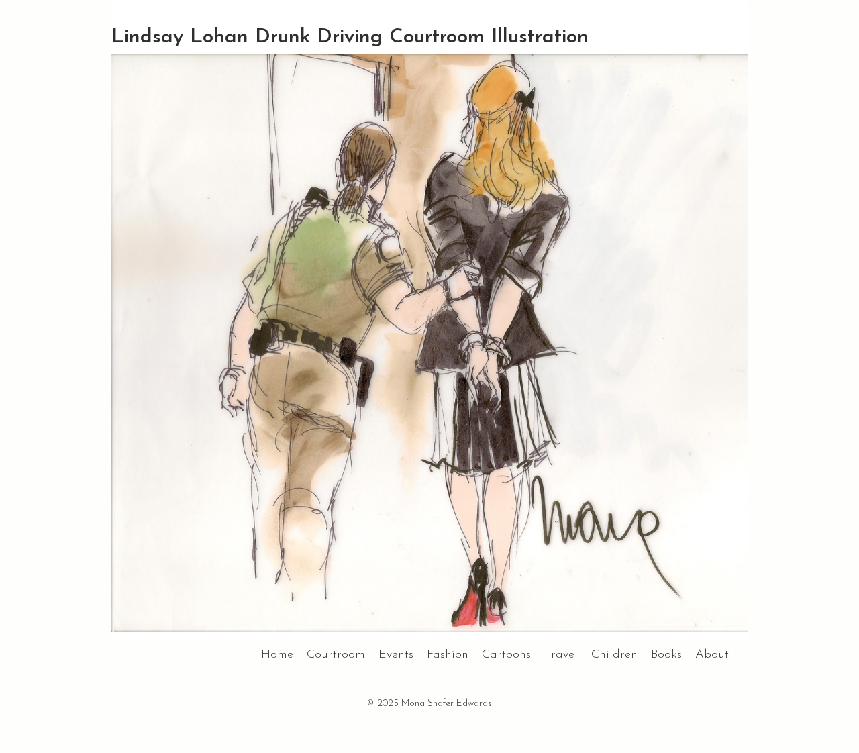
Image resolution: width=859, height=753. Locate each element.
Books (666, 655)
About (712, 655)
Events (395, 655)
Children (614, 655)
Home (277, 655)
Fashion (447, 655)
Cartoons (506, 655)
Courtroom (336, 655)
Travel (561, 655)
